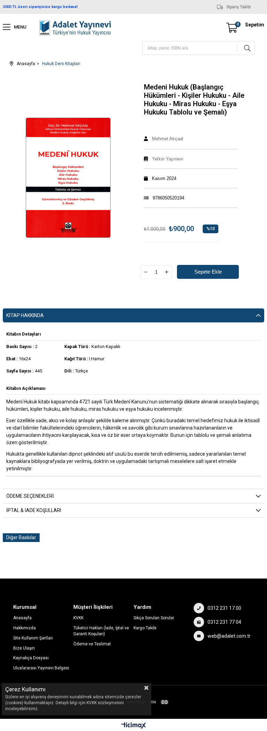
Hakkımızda (24, 628)
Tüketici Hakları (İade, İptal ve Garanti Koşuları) (101, 631)
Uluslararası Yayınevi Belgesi (41, 668)
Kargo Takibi (145, 628)
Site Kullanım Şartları (33, 638)
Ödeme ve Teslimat (92, 644)
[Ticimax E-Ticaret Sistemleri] (133, 726)
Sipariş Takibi (238, 7)
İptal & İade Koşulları (33, 510)
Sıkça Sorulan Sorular (154, 617)
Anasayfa (22, 617)
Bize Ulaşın (24, 648)
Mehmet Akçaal (167, 138)
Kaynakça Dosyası (31, 657)
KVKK (78, 617)
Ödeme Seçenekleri (30, 496)
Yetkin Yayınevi (167, 159)
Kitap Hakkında (25, 315)
